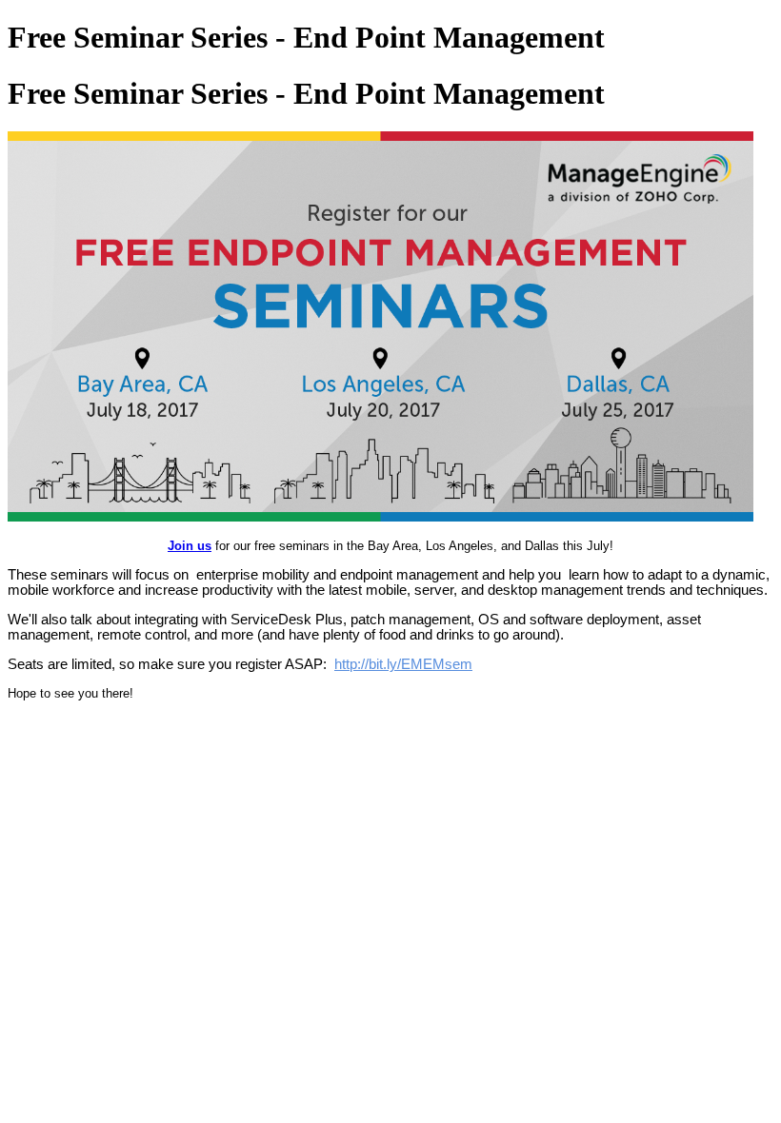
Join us (189, 546)
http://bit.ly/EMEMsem (403, 664)
